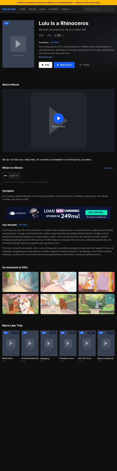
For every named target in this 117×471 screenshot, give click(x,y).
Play (47, 65)
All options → (109, 168)
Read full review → (47, 57)
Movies (32, 9)
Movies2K (9, 9)
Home (23, 9)
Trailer (86, 65)
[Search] (112, 9)
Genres (65, 9)
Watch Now (66, 65)
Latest (42, 9)
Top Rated (53, 9)
